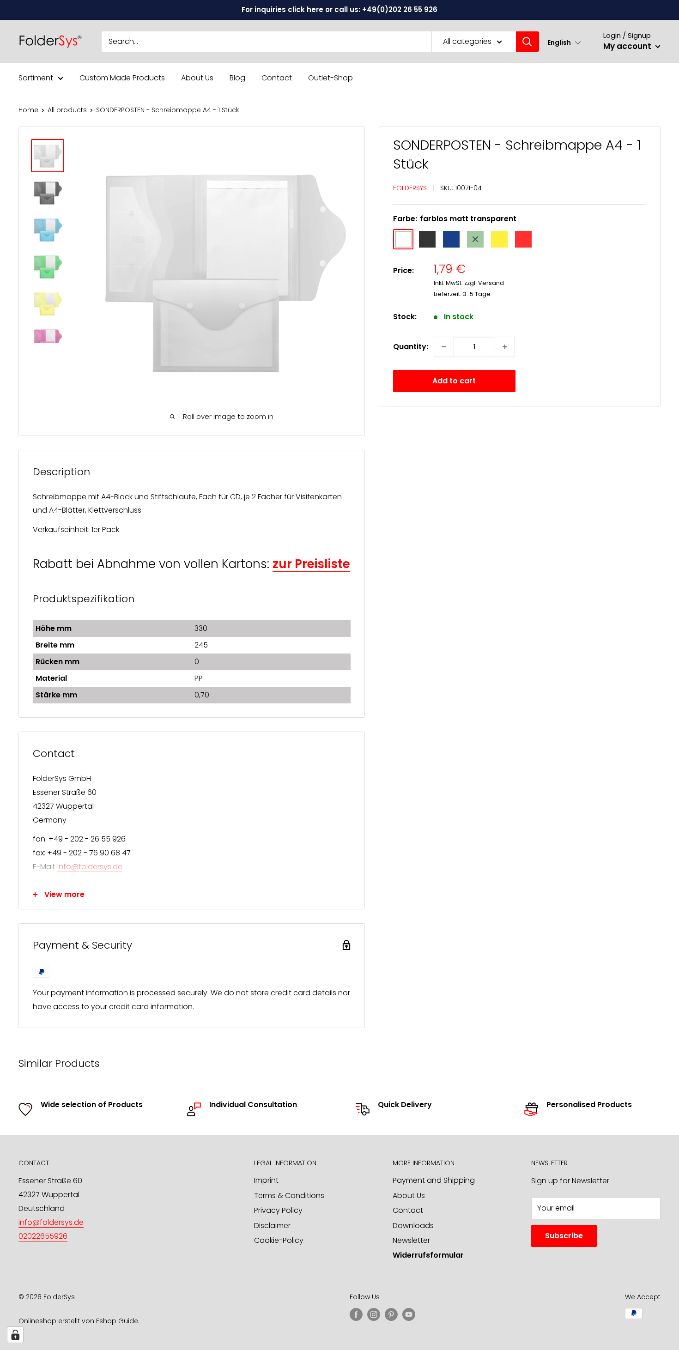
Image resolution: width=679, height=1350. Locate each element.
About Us (197, 78)
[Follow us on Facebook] (356, 1314)
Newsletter (411, 1240)
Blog (237, 78)
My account (628, 46)
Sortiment (35, 78)
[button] (564, 42)
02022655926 (42, 1236)
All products (67, 110)
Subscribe (564, 1235)
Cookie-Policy (278, 1240)
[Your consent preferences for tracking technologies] (15, 1335)
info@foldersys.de (89, 866)
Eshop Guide (117, 1321)
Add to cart (454, 380)
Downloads (413, 1225)
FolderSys (410, 188)
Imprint (266, 1180)
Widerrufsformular (428, 1255)
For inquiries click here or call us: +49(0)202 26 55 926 (339, 9)
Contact (276, 78)
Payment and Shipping (434, 1180)
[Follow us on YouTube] (408, 1314)
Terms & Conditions (289, 1195)
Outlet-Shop (330, 78)
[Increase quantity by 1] (505, 347)
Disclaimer (272, 1225)
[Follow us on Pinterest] (391, 1314)
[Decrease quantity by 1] (444, 347)
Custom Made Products (122, 78)
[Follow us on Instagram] (373, 1314)
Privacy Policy (278, 1210)
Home (28, 110)
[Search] (527, 41)
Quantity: (410, 346)
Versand (491, 283)
